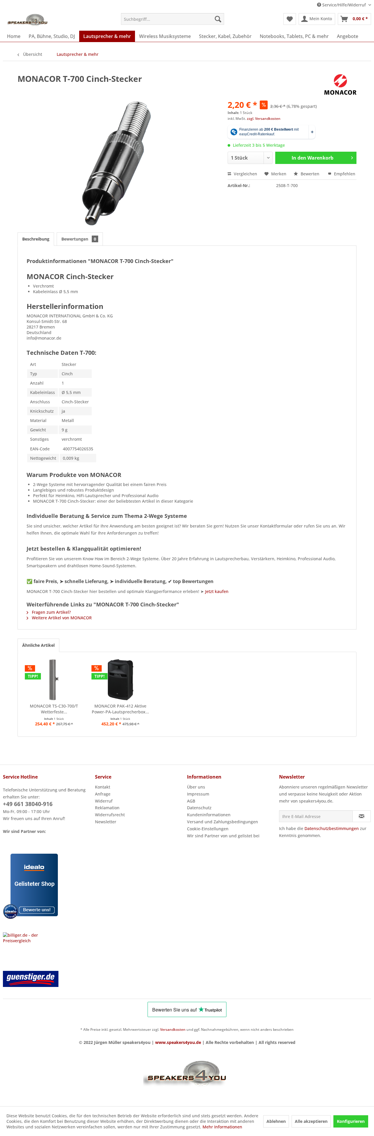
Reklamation (107, 807)
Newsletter (105, 821)
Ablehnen (276, 1121)
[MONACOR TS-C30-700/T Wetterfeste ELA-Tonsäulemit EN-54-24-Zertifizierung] (54, 679)
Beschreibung (35, 239)
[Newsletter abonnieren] (361, 816)
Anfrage (102, 794)
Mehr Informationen (222, 1127)
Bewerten (310, 174)
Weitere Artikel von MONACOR (61, 617)
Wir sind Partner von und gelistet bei (223, 835)
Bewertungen (78, 239)
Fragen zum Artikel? (51, 612)
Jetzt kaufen (216, 591)
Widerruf (103, 801)
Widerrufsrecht (110, 814)
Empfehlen (344, 174)
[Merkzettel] (289, 19)
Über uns (196, 787)
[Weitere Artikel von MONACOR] (340, 84)
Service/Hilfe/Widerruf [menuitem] (344, 5)
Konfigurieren (351, 1121)
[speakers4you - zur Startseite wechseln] (28, 20)
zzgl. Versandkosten (263, 118)
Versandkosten (173, 1029)
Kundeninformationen (209, 814)
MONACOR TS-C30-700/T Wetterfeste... (54, 709)
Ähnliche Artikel (38, 645)
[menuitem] (172, 19)
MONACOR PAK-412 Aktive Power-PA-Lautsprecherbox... (120, 709)
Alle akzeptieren (311, 1121)
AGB (191, 801)
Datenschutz (199, 807)
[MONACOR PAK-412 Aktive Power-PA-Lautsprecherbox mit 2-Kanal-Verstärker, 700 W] (121, 679)
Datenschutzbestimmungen (331, 828)
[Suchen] (218, 19)
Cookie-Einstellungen (207, 828)
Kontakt (102, 787)
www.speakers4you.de (178, 1042)
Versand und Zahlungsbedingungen (222, 821)
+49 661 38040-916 (28, 804)
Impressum (198, 794)
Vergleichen (245, 174)
